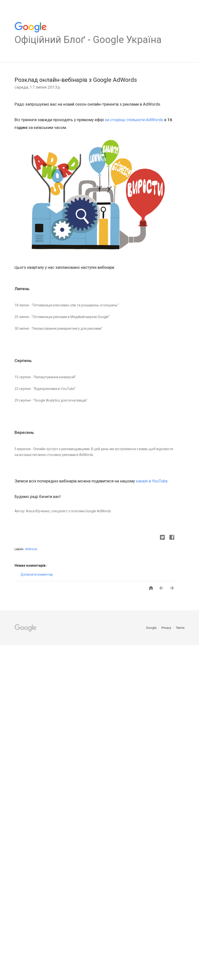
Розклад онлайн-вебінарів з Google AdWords (76, 79)
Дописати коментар (37, 574)
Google (151, 628)
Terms (180, 628)
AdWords (31, 549)
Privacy (166, 628)
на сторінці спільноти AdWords (134, 119)
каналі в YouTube (151, 481)
